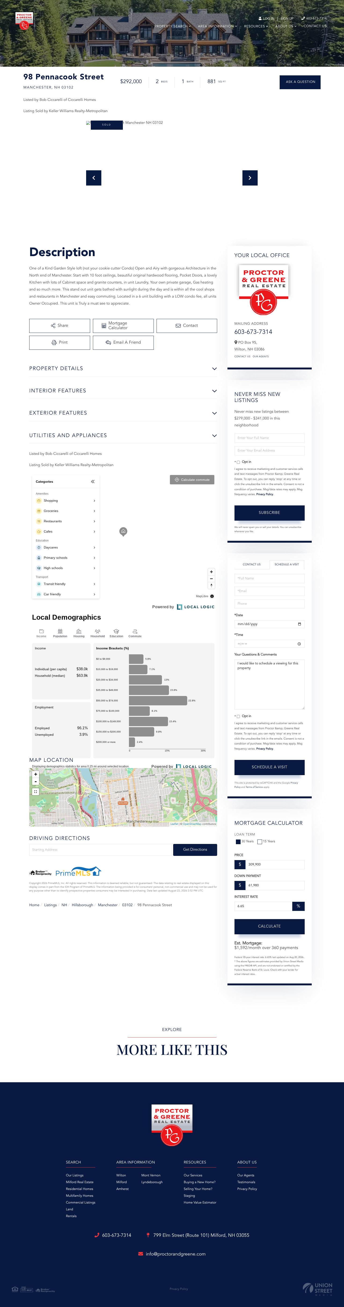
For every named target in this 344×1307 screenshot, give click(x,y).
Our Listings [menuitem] (75, 1175)
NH (64, 905)
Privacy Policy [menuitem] (247, 1189)
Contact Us (242, 357)
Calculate (269, 926)
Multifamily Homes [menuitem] (79, 1196)
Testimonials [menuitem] (246, 1182)
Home (34, 905)
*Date (238, 615)
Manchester (107, 905)
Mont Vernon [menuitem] (150, 1175)
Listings (50, 905)
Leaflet (174, 824)
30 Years (248, 841)
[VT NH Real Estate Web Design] (317, 1289)
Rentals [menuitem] (71, 1216)
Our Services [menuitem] (193, 1175)
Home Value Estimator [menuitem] (200, 1202)
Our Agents (261, 357)
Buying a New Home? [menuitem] (200, 1182)
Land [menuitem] (69, 1209)
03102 (127, 905)
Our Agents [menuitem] (245, 1175)
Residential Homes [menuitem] (79, 1189)
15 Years (269, 841)
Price (238, 855)
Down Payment (247, 876)
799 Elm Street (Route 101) (200, 1235)
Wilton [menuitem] (121, 1175)
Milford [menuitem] (121, 1182)
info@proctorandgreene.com (176, 1254)
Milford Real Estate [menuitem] (80, 1182)
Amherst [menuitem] (122, 1189)
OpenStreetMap (192, 824)
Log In (268, 19)
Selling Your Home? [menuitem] (198, 1189)
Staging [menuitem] (189, 1196)
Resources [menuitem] (254, 26)
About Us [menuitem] (284, 26)
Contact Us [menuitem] (315, 26)
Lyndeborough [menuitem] (152, 1182)
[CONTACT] (300, 82)
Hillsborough (82, 905)
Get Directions (195, 850)
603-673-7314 (316, 18)
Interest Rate (246, 897)
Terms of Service (254, 787)
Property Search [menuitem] (171, 26)
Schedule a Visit (287, 564)
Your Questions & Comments (255, 654)
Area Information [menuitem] (216, 26)
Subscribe (269, 513)
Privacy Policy (264, 494)
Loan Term (244, 834)
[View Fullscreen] (35, 791)
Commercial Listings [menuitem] (80, 1202)
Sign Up (287, 19)
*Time (238, 635)
